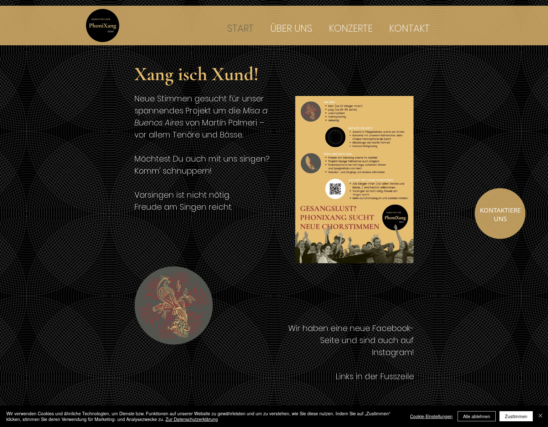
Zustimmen (516, 416)
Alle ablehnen (476, 416)
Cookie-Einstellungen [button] (431, 416)
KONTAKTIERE (500, 210)
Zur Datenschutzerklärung (192, 419)
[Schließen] (540, 416)
